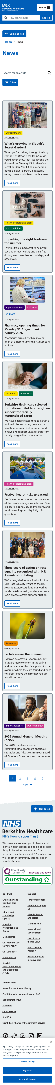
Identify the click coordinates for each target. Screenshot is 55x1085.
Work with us (9, 957)
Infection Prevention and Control (10, 927)
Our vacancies (9, 951)
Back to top (44, 809)
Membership (8, 936)
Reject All (27, 1070)
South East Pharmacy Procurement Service (23, 1023)
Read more (13, 184)
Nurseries (7, 1005)
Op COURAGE (9, 1011)
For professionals (36, 899)
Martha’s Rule (34, 923)
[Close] (51, 1042)
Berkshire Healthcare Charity (16, 988)
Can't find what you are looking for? (21, 994)
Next (25, 784)
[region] (27, 1061)
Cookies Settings (27, 1061)
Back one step (17, 33)
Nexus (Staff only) (11, 999)
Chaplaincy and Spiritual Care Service (10, 903)
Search (46, 17)
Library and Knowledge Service (8, 915)
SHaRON (6, 1017)
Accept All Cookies (27, 1079)
